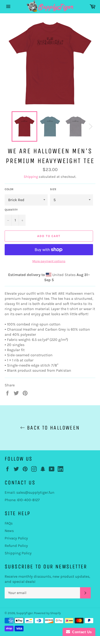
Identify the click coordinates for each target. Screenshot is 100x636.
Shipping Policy (18, 553)
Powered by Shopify (47, 613)
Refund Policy (16, 545)
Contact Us (81, 632)
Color (9, 189)
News (9, 530)
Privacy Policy (16, 538)
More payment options (48, 261)
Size (53, 189)
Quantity (11, 209)
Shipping (31, 177)
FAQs (9, 523)
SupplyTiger (24, 613)
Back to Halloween (52, 427)
